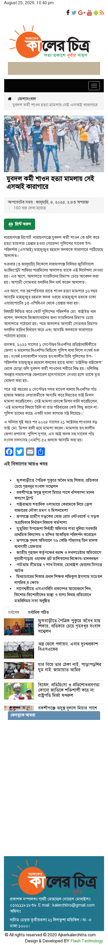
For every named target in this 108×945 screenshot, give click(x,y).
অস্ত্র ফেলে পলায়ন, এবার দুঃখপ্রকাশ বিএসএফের (68, 646)
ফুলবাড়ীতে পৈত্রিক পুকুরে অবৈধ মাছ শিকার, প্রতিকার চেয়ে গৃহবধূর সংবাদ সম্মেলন (69, 626)
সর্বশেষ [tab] (13, 612)
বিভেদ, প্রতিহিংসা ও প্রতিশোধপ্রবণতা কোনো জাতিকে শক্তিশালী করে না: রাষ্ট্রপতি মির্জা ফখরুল (69, 690)
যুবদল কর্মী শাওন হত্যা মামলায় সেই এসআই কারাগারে (50, 183)
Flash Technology (87, 941)
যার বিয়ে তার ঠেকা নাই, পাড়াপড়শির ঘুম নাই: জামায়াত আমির (69, 667)
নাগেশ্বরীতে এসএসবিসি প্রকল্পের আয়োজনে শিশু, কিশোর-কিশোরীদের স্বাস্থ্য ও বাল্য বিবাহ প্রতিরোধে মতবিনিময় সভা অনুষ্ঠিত (53, 595)
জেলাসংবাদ (27, 99)
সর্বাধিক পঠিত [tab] (38, 612)
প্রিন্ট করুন (23, 224)
